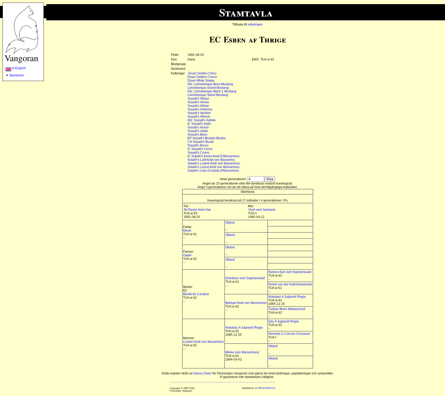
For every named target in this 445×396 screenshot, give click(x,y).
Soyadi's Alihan (198, 106)
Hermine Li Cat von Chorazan (289, 334)
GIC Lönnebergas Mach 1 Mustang (211, 91)
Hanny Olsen (202, 373)
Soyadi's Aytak (197, 131)
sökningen (255, 24)
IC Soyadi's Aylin (199, 124)
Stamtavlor (16, 75)
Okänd (230, 222)
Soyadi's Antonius (199, 109)
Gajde (187, 255)
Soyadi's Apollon (199, 113)
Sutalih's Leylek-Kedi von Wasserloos (213, 163)
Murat (187, 230)
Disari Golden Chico (202, 73)
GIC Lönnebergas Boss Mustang (210, 84)
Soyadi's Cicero (198, 152)
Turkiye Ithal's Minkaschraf (286, 309)
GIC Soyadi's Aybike (201, 120)
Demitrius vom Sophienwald (245, 278)
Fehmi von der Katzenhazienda (290, 284)
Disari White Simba (200, 80)
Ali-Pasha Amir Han (197, 210)
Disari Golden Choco (202, 77)
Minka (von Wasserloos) (242, 352)
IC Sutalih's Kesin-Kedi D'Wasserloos (213, 156)
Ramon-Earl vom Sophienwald (289, 272)
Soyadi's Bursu (197, 145)
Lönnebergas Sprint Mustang (207, 95)
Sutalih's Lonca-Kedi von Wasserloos (213, 167)
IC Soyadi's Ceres (199, 149)
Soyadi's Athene (198, 116)
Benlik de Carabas (196, 294)
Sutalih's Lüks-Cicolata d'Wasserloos (213, 170)
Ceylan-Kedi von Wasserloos (203, 342)
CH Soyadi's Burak (200, 142)
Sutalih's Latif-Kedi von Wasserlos (211, 160)
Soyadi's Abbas (198, 98)
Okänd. (230, 235)
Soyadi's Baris (197, 134)
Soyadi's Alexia (198, 102)
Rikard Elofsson (266, 388)
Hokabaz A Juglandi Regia (287, 296)
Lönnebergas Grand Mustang (208, 88)
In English (18, 68)
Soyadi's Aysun (198, 127)
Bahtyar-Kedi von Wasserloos (246, 303)
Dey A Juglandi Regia (283, 321)
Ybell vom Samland (261, 210)
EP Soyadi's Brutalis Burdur (206, 138)
